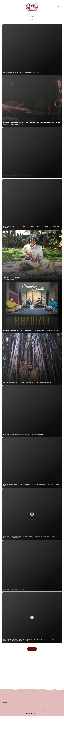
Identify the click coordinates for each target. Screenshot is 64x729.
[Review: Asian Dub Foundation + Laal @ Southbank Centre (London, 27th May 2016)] (32, 462)
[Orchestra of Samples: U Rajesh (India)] (32, 256)
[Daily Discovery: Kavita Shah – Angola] (32, 152)
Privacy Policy (17, 710)
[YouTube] (31, 713)
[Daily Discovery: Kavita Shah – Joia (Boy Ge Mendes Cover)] (32, 411)
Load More (32, 649)
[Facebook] (26, 713)
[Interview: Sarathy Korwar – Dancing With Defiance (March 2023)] (32, 359)
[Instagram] (29, 713)
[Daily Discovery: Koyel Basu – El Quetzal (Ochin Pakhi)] (32, 49)
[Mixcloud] (37, 713)
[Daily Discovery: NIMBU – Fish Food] (32, 565)
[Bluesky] (34, 713)
